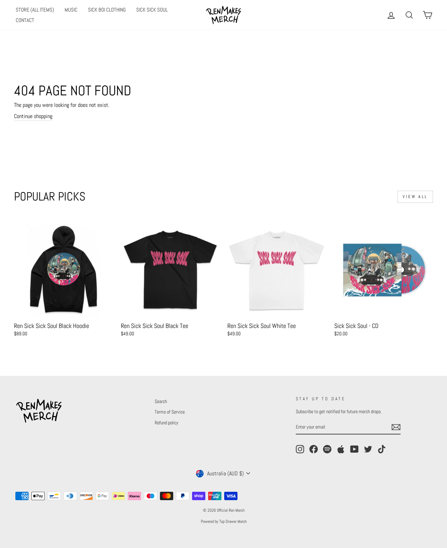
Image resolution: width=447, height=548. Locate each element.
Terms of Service (170, 412)
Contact (25, 20)
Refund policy (166, 423)
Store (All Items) (35, 9)
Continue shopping (33, 116)
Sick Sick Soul (152, 9)
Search (161, 401)
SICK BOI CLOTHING (107, 9)
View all (415, 196)
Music (71, 9)
